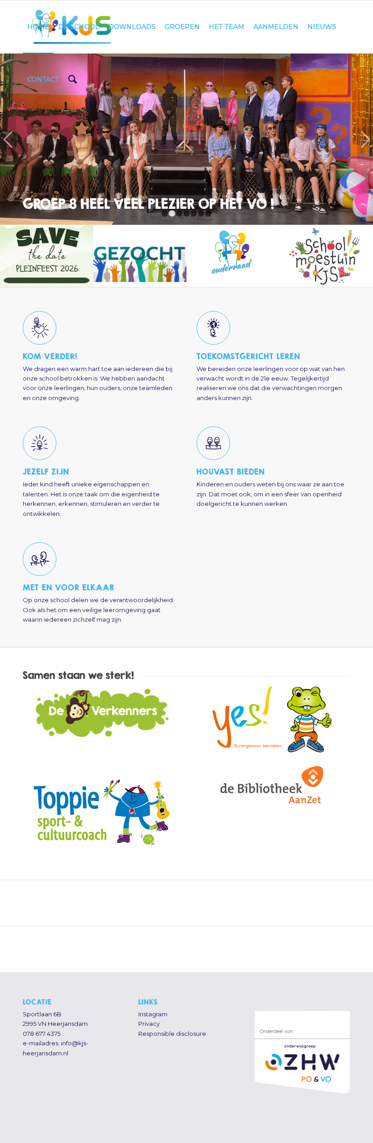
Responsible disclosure (172, 1033)
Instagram (152, 1014)
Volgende (365, 139)
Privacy (149, 1023)
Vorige (8, 139)
